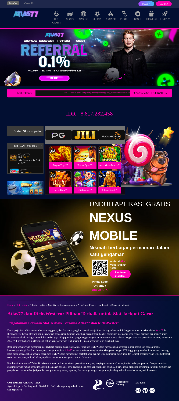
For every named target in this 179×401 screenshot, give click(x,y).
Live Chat (13, 3)
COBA (60, 149)
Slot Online (21, 305)
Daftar (164, 4)
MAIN (60, 157)
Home (10, 305)
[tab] (58, 135)
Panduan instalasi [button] (120, 274)
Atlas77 (159, 330)
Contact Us (29, 3)
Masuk (146, 4)
